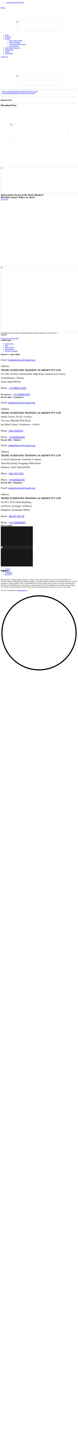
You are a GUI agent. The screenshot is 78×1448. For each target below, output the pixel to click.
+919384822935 (17, 437)
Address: (5, 366)
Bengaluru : (6, 394)
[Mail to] (1, 6)
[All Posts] (1, 95)
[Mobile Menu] (1, 32)
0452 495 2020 (16, 473)
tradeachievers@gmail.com (21, 360)
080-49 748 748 (16, 516)
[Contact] (1, 336)
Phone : (4, 388)
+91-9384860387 (17, 522)
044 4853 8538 (14, 338)
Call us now (5, 338)
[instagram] (5, 9)
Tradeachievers (22, 590)
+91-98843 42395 (17, 388)
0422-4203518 (16, 430)
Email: (4, 360)
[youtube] (1, 9)
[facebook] (2, 9)
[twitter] (3, 9)
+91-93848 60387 (21, 394)
